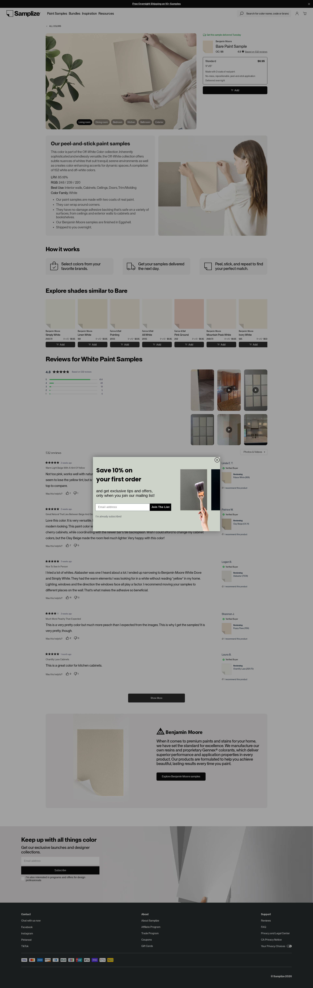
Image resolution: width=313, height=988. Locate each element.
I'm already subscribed (108, 516)
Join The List (160, 507)
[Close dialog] (217, 459)
